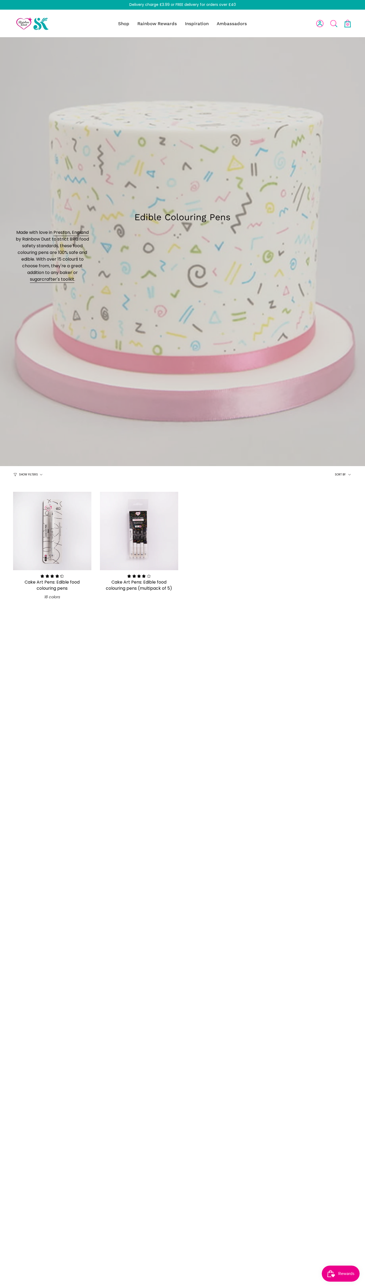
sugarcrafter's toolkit (52, 279)
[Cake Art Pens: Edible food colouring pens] (52, 531)
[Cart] (348, 23)
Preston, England (71, 232)
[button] (123, 23)
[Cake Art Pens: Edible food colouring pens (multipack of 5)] (139, 531)
